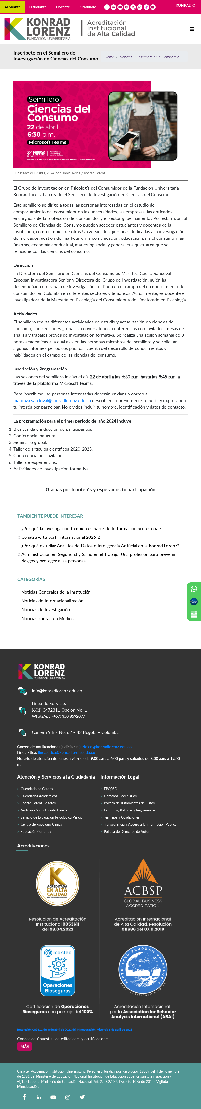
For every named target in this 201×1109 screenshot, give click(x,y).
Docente (63, 7)
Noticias (125, 56)
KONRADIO (185, 5)
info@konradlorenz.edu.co (57, 690)
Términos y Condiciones (121, 817)
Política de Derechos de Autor (127, 831)
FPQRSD (110, 789)
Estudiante (38, 7)
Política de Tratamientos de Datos (129, 803)
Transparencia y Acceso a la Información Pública (140, 824)
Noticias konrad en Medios (47, 618)
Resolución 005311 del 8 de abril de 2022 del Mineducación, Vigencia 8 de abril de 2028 (74, 1029)
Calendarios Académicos (39, 796)
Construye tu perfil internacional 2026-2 (60, 537)
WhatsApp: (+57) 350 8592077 (58, 716)
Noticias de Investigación (45, 609)
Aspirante (12, 7)
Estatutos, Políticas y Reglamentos (129, 810)
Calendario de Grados (37, 789)
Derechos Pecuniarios (120, 796)
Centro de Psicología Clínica (41, 824)
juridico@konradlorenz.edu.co (105, 746)
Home (109, 56)
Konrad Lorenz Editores (38, 803)
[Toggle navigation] (192, 29)
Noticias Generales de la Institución (56, 592)
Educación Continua (36, 831)
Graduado (88, 7)
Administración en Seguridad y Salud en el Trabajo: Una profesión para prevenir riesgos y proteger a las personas (98, 557)
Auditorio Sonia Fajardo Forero (44, 810)
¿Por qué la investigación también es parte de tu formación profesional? (91, 528)
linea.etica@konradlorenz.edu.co (66, 752)
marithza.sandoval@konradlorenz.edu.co (52, 400)
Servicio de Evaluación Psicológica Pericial (52, 817)
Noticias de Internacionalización (52, 600)
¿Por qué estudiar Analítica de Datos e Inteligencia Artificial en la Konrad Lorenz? (100, 545)
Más (24, 1046)
